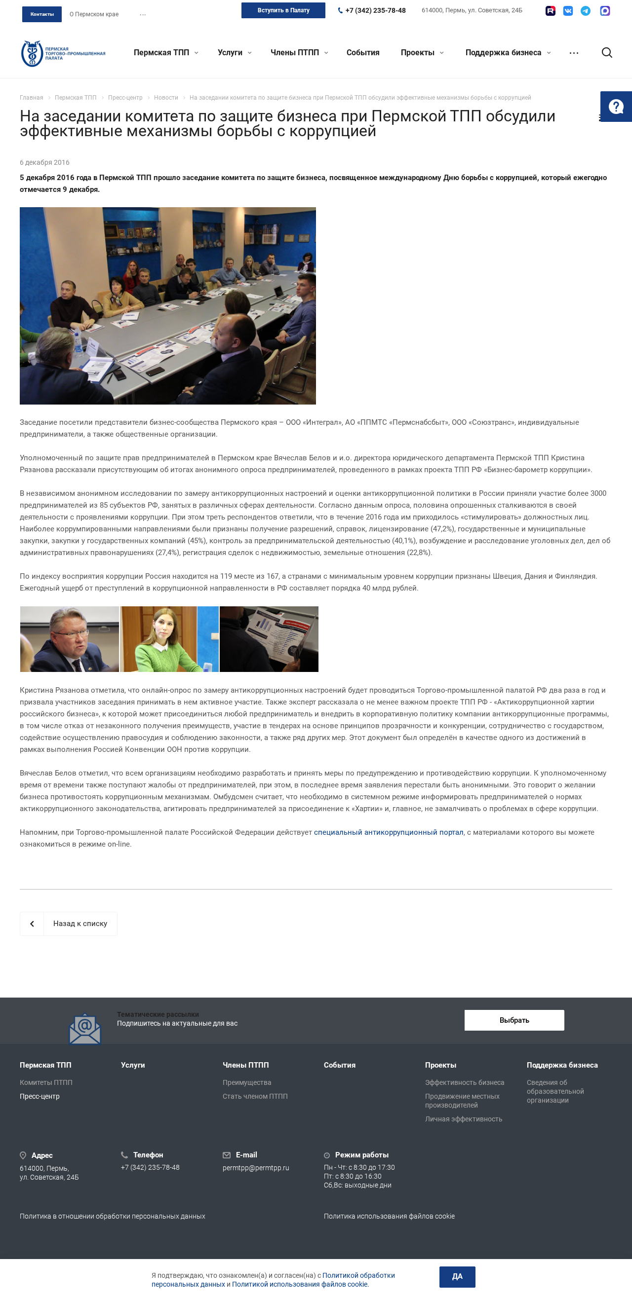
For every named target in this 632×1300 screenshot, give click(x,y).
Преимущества (247, 1082)
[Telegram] (586, 11)
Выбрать (514, 1020)
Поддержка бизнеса (505, 52)
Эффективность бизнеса (465, 1082)
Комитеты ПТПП (46, 1082)
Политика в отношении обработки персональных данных (112, 1216)
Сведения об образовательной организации (555, 1091)
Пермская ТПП (162, 52)
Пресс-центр (40, 1096)
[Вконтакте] (568, 11)
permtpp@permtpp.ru (256, 1168)
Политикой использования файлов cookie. (300, 1284)
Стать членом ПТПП (255, 1096)
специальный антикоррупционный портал (389, 832)
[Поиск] (602, 53)
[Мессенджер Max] (605, 11)
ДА (457, 1276)
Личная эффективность (464, 1119)
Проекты (418, 52)
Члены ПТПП (296, 52)
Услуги (231, 52)
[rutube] (550, 11)
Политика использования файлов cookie (389, 1216)
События (363, 52)
